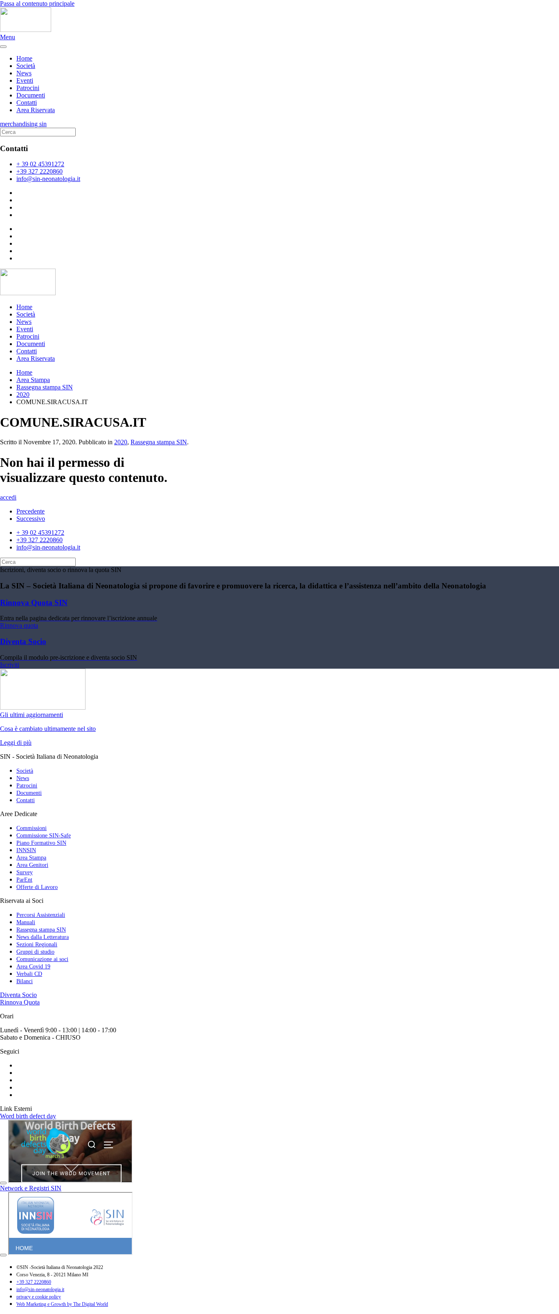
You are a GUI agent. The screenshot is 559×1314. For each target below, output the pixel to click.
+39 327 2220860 (39, 171)
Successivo (30, 518)
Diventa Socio (18, 994)
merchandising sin (23, 123)
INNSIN (26, 850)
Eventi (24, 80)
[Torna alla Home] (25, 29)
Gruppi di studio (35, 952)
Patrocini (27, 87)
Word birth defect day (28, 1116)
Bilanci (24, 981)
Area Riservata (35, 109)
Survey (24, 872)
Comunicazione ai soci (42, 959)
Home (24, 58)
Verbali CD (29, 974)
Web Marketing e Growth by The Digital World (62, 1304)
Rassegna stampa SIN (159, 442)
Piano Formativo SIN (41, 843)
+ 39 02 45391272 (40, 164)
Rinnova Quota (20, 1002)
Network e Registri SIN (30, 1188)
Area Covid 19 (33, 966)
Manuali (25, 922)
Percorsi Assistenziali (40, 915)
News (24, 73)
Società (25, 65)
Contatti (26, 102)
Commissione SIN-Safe (43, 835)
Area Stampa (31, 858)
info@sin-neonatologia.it (48, 178)
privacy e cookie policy (38, 1297)
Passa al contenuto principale (37, 3)
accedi (8, 497)
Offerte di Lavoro (37, 887)
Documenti (30, 95)
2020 (120, 442)
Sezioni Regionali (36, 944)
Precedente (30, 511)
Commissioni (31, 828)
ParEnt (24, 880)
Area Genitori (32, 865)
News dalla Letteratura (42, 937)
